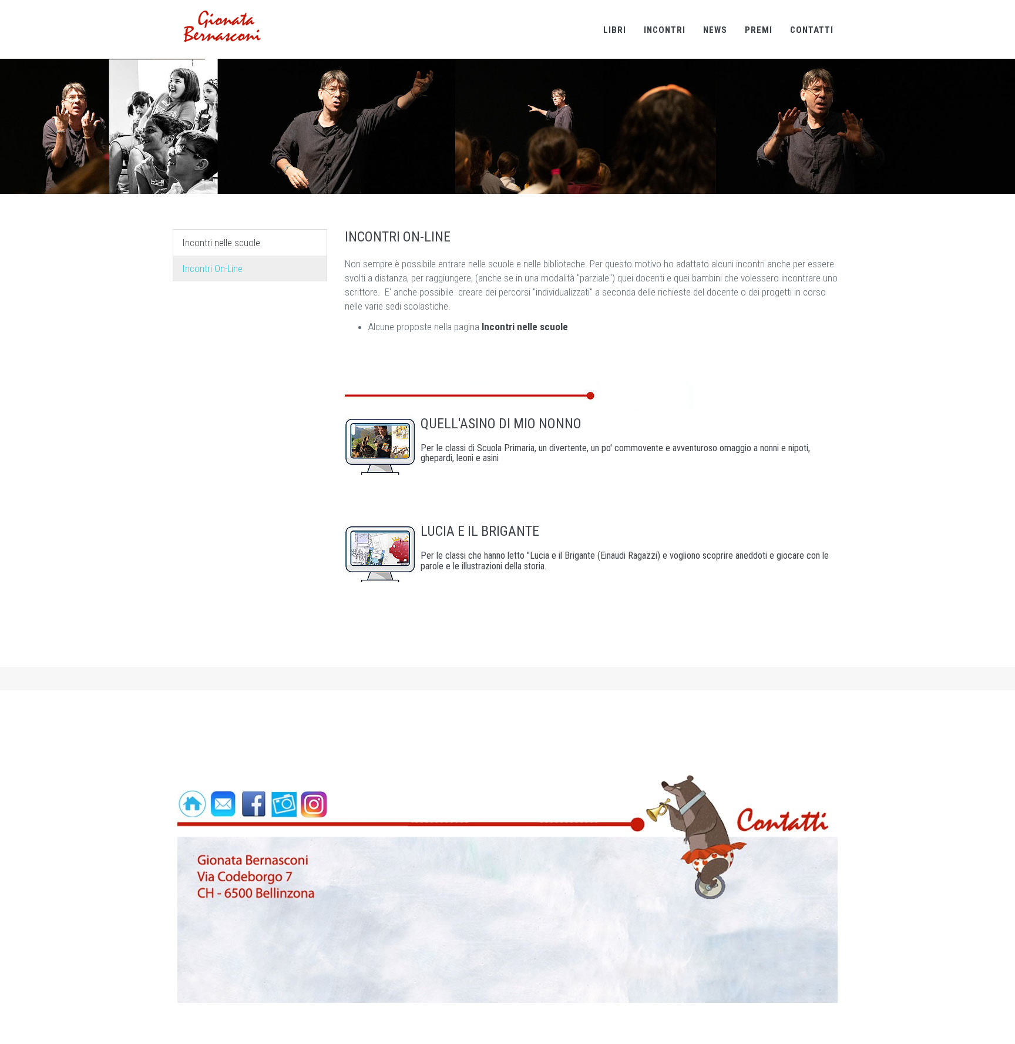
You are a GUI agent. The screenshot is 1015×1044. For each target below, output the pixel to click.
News (715, 30)
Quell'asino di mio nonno (501, 423)
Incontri (664, 30)
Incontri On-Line (212, 268)
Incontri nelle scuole (221, 243)
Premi (758, 30)
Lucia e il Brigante (480, 531)
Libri (614, 30)
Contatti (811, 30)
